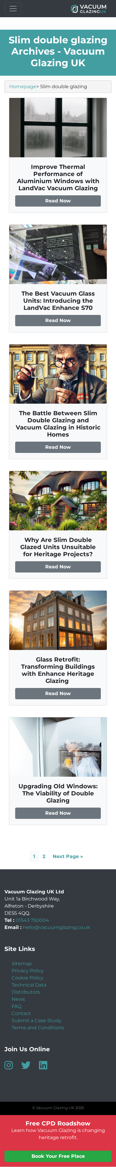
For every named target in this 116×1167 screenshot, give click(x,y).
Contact (21, 1013)
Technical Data (29, 985)
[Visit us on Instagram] (12, 1067)
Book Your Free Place (58, 1156)
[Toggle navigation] (13, 9)
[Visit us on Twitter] (29, 1067)
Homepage (22, 86)
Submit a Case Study (37, 1020)
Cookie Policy (27, 978)
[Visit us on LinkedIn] (46, 1067)
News (18, 999)
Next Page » (68, 856)
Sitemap (22, 963)
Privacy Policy (28, 970)
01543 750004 (32, 920)
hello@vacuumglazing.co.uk (56, 927)
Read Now (58, 201)
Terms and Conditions (38, 1027)
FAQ (16, 1006)
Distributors (26, 992)
